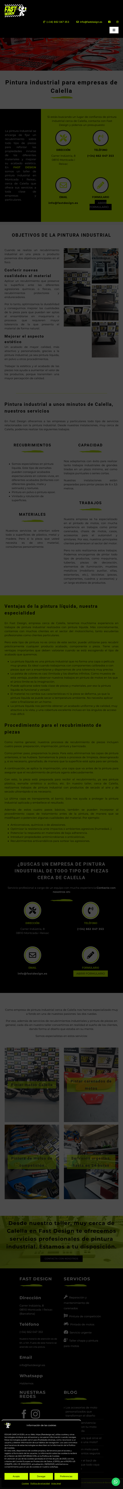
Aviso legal (56, 1483)
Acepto (16, 1476)
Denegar (41, 1476)
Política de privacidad (40, 1483)
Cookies (25, 1483)
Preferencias (66, 1476)
